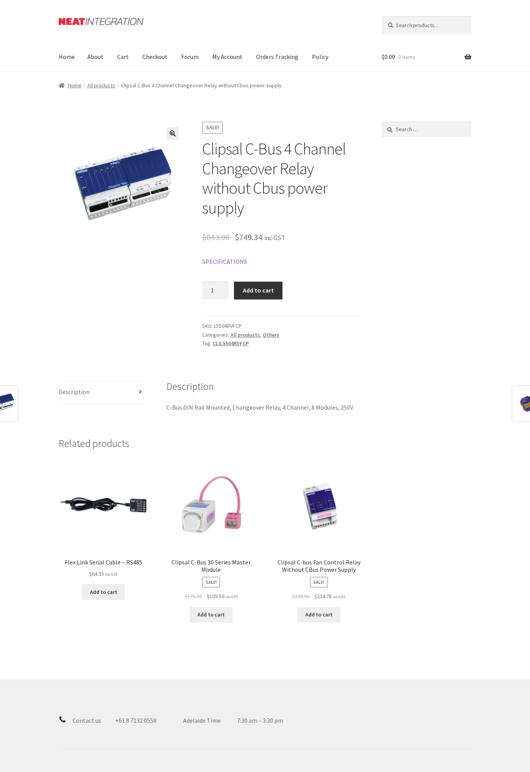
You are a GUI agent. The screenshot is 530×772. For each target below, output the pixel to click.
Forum (190, 57)
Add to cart (258, 290)
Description (74, 392)
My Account (227, 57)
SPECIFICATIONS (224, 261)
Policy (320, 57)
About (95, 57)
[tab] (103, 392)
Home (67, 57)
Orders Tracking (277, 57)
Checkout (155, 57)
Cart (123, 57)
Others (271, 334)
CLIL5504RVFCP (231, 343)
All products (101, 85)
